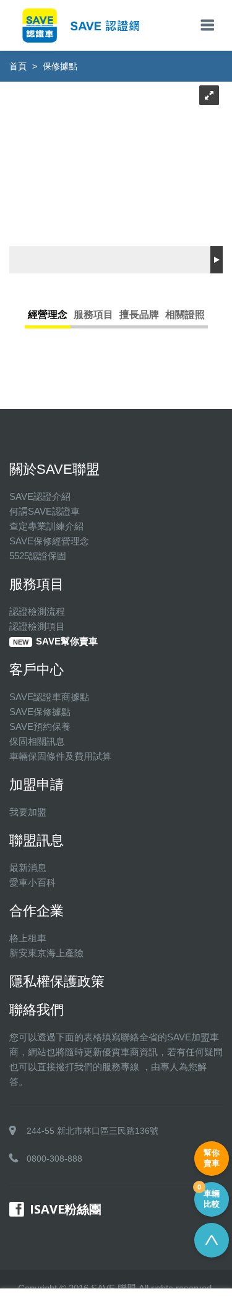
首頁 (18, 66)
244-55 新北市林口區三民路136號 (92, 1131)
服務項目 (93, 314)
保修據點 (60, 66)
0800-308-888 (54, 1158)
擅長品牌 (139, 314)
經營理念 (47, 314)
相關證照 (185, 314)
